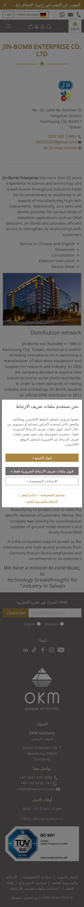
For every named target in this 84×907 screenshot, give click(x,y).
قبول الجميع (43, 457)
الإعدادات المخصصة (43, 481)
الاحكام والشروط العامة (42, 501)
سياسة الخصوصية (52, 494)
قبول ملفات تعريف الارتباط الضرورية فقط (43, 471)
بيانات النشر (29, 494)
